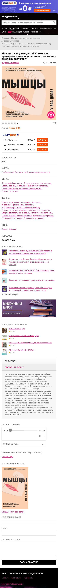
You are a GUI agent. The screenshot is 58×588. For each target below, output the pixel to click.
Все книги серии (11, 294)
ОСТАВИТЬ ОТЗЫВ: (11, 539)
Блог (4, 32)
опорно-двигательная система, (37, 183)
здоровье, (29, 205)
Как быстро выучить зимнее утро (24, 335)
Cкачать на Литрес (14, 367)
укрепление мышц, (10, 210)
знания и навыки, (24, 215)
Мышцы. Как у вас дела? (13, 512)
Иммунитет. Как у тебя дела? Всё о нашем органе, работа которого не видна (32, 271)
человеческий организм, (30, 188)
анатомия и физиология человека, (32, 186)
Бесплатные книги (48, 29)
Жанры (34, 29)
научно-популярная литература (25, 38)
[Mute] (32, 436)
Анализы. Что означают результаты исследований (31, 280)
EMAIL (5, 528)
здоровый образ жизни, (12, 183)
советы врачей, (9, 186)
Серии (26, 32)
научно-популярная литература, (16, 202)
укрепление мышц (10, 191)
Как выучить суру (17, 328)
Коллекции (17, 32)
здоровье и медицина (33, 218)
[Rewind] (6, 436)
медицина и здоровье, (43, 215)
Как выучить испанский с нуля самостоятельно (30, 343)
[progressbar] (23, 430)
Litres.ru (4, 578)
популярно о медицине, (12, 218)
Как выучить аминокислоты (21, 350)
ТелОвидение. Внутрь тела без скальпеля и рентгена (26, 172)
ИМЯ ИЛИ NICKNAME (11, 517)
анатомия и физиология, (13, 205)
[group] (24, 433)
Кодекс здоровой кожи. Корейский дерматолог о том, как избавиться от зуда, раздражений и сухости (30, 262)
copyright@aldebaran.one (12, 584)
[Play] (13, 436)
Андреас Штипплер (10, 41)
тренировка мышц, (10, 188)
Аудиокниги (14, 29)
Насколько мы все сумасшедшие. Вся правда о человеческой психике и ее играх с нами (30, 252)
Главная (5, 38)
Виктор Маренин (9, 229)
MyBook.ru (28, 578)
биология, (36, 202)
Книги (4, 29)
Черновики (36, 32)
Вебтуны (25, 29)
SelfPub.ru (16, 578)
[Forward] (19, 436)
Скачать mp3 (7, 457)
